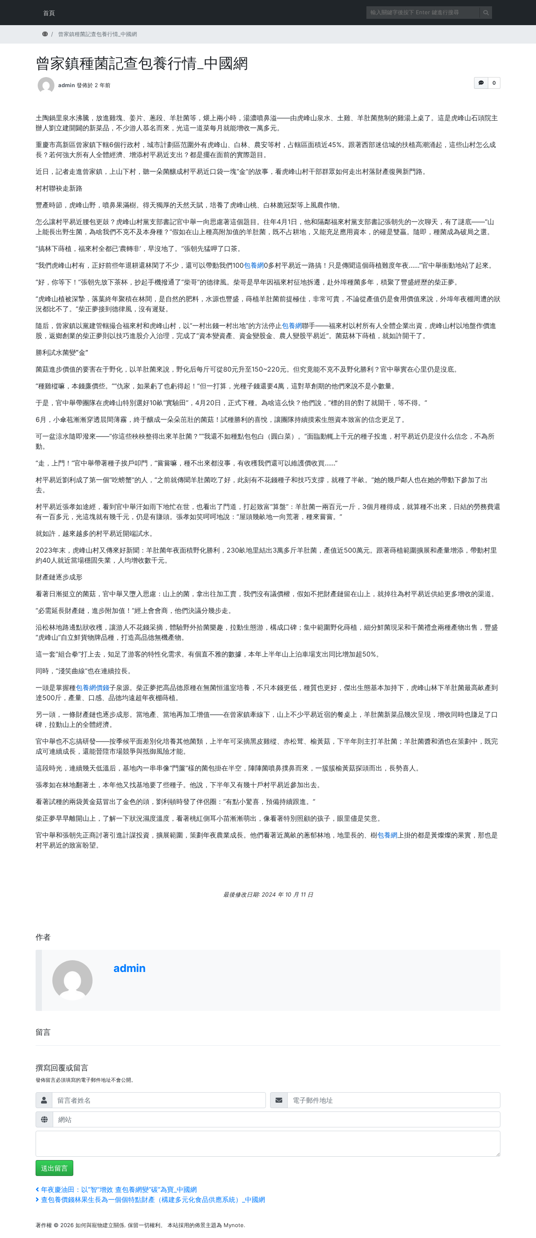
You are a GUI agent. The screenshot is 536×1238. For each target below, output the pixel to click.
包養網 (254, 265)
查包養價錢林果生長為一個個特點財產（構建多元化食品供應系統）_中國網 (153, 1199)
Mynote (234, 1225)
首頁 (49, 12)
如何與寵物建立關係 (99, 1225)
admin (66, 85)
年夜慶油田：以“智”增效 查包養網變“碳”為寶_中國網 (119, 1189)
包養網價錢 (92, 687)
